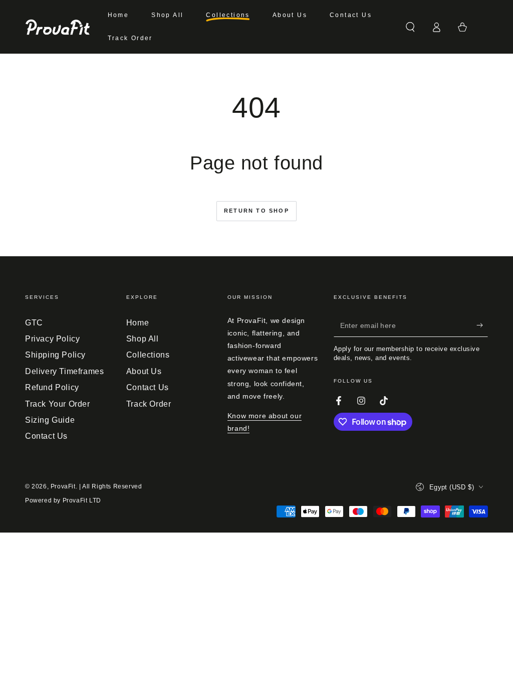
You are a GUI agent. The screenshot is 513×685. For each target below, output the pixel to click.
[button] (410, 27)
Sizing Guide (50, 420)
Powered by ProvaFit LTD (63, 500)
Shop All (142, 338)
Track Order (148, 404)
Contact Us (46, 436)
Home (137, 322)
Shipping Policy (55, 355)
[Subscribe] (482, 325)
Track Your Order (57, 404)
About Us (144, 371)
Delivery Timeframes (64, 371)
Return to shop (256, 211)
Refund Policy (52, 387)
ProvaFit (63, 486)
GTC (34, 322)
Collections (148, 355)
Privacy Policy (52, 338)
